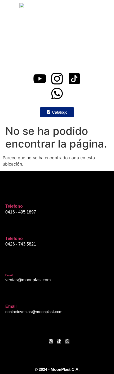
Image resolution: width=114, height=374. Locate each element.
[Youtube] (39, 78)
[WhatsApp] (67, 341)
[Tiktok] (59, 341)
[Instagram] (57, 78)
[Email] (9, 266)
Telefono (14, 206)
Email (9, 275)
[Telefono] (9, 196)
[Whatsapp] (57, 93)
